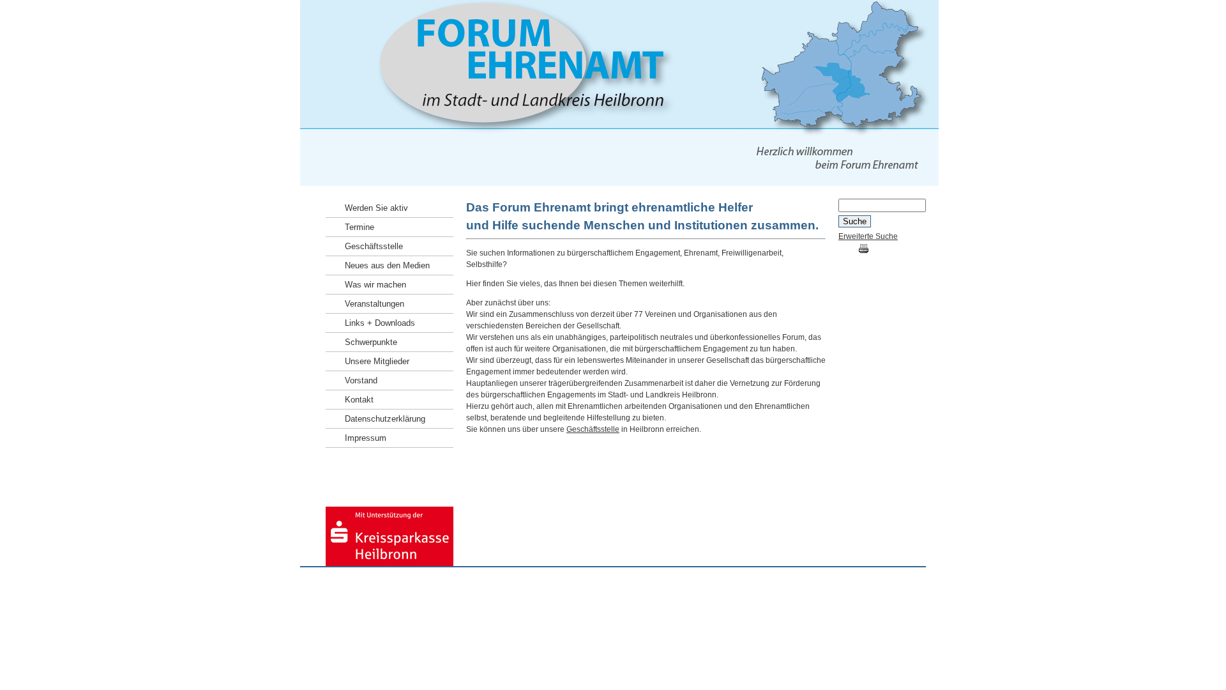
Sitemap (924, 585)
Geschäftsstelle (592, 429)
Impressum (853, 585)
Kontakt (891, 585)
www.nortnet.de (408, 585)
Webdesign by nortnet (338, 585)
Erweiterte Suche (868, 236)
